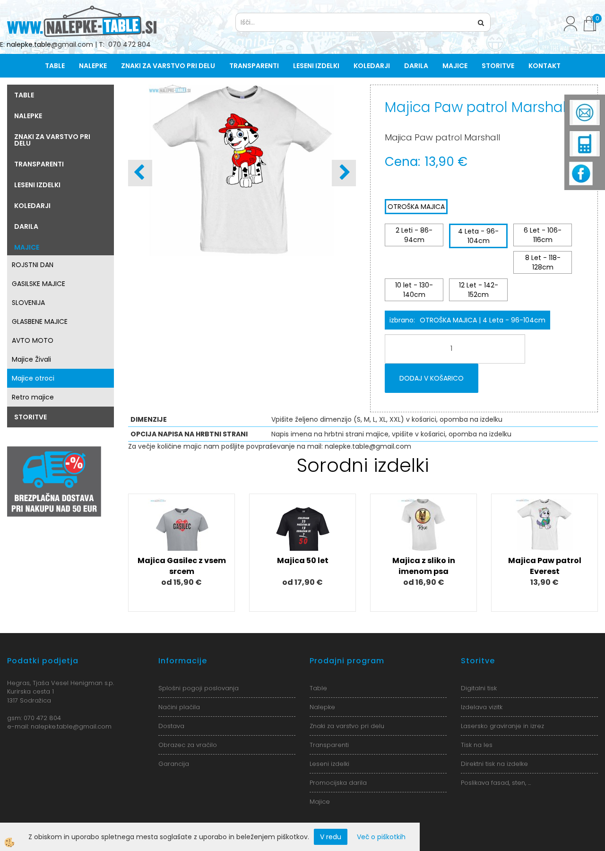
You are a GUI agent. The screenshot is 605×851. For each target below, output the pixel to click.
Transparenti (254, 65)
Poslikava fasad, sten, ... (496, 782)
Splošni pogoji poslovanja (198, 688)
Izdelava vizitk (481, 707)
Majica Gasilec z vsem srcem (182, 566)
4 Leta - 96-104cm (478, 235)
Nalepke (93, 65)
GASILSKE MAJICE (38, 283)
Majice (454, 65)
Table (55, 65)
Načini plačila (179, 707)
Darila (416, 65)
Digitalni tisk (479, 688)
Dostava (171, 725)
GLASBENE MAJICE (40, 321)
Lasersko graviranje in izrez (502, 725)
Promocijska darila (338, 782)
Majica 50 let (302, 560)
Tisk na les (477, 744)
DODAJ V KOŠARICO (431, 378)
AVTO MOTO (32, 340)
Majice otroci (33, 378)
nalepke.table (29, 44)
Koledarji (372, 65)
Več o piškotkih (381, 837)
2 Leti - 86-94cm (414, 235)
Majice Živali (31, 359)
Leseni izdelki (316, 65)
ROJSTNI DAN (32, 264)
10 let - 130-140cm (414, 289)
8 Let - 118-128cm (543, 262)
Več (181, 538)
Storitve (498, 65)
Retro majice (33, 397)
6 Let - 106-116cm (543, 235)
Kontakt (544, 65)
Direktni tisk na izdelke (494, 763)
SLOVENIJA (28, 302)
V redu (330, 837)
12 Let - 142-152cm (478, 289)
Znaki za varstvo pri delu (168, 65)
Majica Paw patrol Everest (544, 566)
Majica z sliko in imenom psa (423, 566)
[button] (344, 173)
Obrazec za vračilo (187, 744)
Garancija (173, 763)
